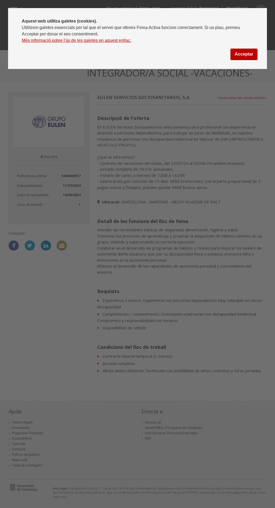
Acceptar (244, 54)
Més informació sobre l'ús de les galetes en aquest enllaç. (76, 40)
